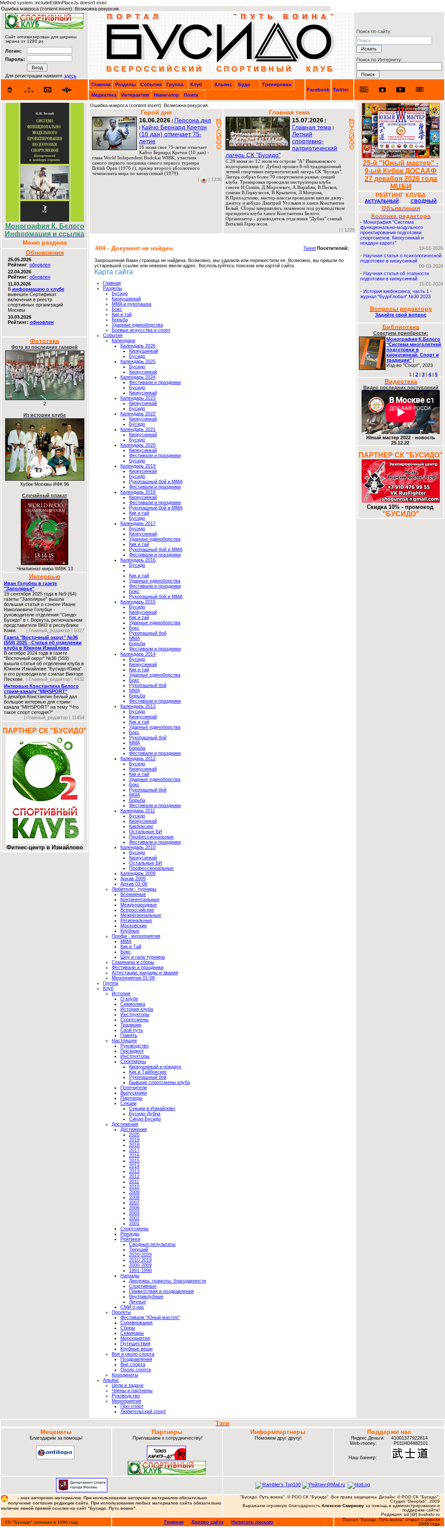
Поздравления (136, 1359)
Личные (137, 1301)
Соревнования (136, 1322)
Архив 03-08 (133, 883)
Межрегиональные (140, 915)
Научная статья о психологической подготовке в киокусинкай (401, 258)
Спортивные (142, 1286)
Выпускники (133, 1092)
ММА (134, 638)
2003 (134, 1212)
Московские (133, 925)
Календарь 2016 (138, 559)
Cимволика (132, 1003)
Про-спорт (131, 1406)
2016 (134, 1155)
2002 (134, 1218)
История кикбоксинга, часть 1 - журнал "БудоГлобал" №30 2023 (396, 294)
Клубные (129, 930)
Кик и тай (122, 314)
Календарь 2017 (138, 523)
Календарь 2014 (138, 653)
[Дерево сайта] (28, 90)
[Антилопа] (55, 1457)
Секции (128, 1103)
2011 (134, 1181)
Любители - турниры (134, 889)
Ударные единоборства (137, 324)
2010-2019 (140, 1259)
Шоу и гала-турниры (142, 956)
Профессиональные (151, 836)
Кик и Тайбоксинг (148, 1071)
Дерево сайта (207, 1522)
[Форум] (66, 90)
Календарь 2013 (138, 706)
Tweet (309, 248)
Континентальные (139, 899)
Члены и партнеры (132, 1390)
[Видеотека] (400, 89)
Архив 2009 (133, 878)
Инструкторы (134, 1014)
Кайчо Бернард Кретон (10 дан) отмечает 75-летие (173, 134)
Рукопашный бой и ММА (156, 481)
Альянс (223, 84)
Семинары (132, 1333)
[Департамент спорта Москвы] (81, 1490)
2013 (134, 1171)
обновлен (40, 264)
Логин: (13, 51)
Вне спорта (132, 1364)
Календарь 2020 (138, 445)
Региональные (136, 920)
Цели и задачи (127, 1385)
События (151, 84)
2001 (134, 1223)
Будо (244, 84)
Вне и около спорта (133, 1353)
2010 (134, 1186)
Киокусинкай (143, 371)
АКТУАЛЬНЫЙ (382, 201)
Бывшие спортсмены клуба (159, 1082)
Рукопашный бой (147, 633)
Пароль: (15, 59)
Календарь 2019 (138, 465)
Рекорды (129, 1233)
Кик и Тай (130, 946)
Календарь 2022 (138, 413)
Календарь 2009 (138, 873)
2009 (134, 1192)
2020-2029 (140, 1254)
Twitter (341, 89)
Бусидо (120, 293)
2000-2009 (140, 1265)
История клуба (136, 1009)
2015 (134, 1160)
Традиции (130, 1024)
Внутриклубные (146, 1296)
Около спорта (135, 1369)
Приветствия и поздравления (161, 1291)
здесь (70, 75)
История (121, 993)
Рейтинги (130, 1239)
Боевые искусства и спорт (141, 330)
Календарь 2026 (138, 345)
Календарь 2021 (138, 429)
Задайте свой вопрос (400, 314)
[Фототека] (382, 89)
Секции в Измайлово (152, 1108)
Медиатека (103, 95)
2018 (134, 1145)
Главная (100, 84)
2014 (134, 1165)
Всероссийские (137, 909)
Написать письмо (252, 1522)
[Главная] (10, 90)
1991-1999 (140, 1270)
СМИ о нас (132, 1306)
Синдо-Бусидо (145, 1118)
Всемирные (133, 894)
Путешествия (135, 1343)
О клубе (129, 998)
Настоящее (124, 1040)
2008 (134, 1197)
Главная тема (311, 127)
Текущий (138, 1249)
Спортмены (133, 1061)
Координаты (125, 1374)
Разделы (125, 84)
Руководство (134, 1045)
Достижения (125, 1124)
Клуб (196, 84)
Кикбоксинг (141, 826)
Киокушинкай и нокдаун (155, 1066)
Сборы (127, 1327)
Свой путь (131, 1030)
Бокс (117, 309)
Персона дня (192, 120)
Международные (138, 904)
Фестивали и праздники (155, 382)
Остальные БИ (145, 831)
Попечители (133, 1087)
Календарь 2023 (138, 398)
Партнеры (131, 1098)
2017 (134, 1150)
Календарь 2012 (138, 758)
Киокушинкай (126, 298)
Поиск (191, 95)
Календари (123, 340)
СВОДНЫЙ (424, 201)
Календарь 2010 (138, 847)
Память (128, 1035)
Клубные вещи (136, 1348)
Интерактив (135, 95)
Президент (132, 1050)
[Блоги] (364, 89)
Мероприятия (135, 1338)
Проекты (121, 1312)
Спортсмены (134, 1019)
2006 (134, 1207)
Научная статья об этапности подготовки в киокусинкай (394, 276)
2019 (134, 1139)
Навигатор (166, 95)
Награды (129, 1275)
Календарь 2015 (138, 601)
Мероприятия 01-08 (133, 977)
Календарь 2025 (138, 361)
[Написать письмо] (48, 90)
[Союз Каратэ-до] (166, 1458)
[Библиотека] (419, 89)
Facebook (318, 89)
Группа (174, 84)
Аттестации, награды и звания (145, 972)
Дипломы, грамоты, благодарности (167, 1280)
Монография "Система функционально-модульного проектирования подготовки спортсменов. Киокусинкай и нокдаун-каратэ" (392, 232)
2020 (134, 1134)
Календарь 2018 (138, 492)
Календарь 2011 (137, 810)
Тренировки (277, 84)
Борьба (120, 319)
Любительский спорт (143, 1411)
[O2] (44, 27)
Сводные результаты (152, 1244)
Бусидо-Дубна (144, 1113)
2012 (134, 1176)
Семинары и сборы (133, 962)
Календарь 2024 (138, 377)
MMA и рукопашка (131, 303)
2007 (134, 1202)
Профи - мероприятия (136, 936)
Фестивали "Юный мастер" (150, 1317)
